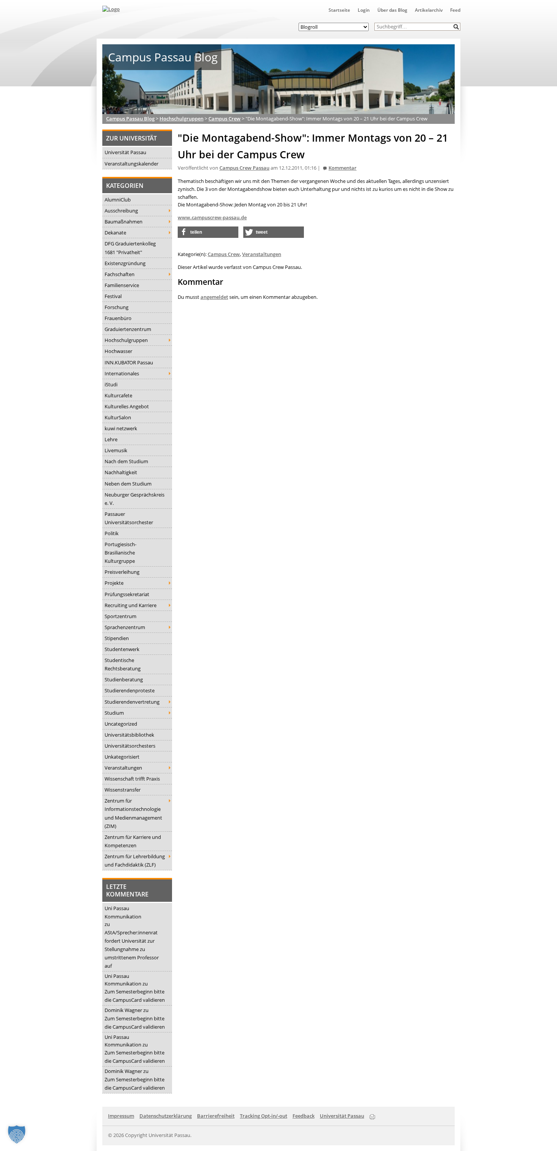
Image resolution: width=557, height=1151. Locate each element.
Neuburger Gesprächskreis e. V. (134, 498)
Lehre (111, 439)
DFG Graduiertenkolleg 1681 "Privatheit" (130, 247)
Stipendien (117, 638)
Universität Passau (125, 152)
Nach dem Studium (126, 461)
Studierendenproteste (130, 690)
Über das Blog (392, 10)
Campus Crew (224, 254)
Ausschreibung (121, 210)
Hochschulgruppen (126, 340)
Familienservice (122, 285)
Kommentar (343, 168)
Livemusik (116, 450)
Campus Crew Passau (244, 168)
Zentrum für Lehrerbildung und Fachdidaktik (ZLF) (135, 860)
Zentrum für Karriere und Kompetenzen (133, 841)
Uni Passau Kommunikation (123, 912)
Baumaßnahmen (123, 221)
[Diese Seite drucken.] (372, 1115)
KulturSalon (118, 417)
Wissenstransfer (123, 789)
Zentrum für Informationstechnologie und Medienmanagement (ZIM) (133, 813)
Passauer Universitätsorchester (129, 518)
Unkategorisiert (122, 756)
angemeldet (214, 297)
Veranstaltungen (123, 767)
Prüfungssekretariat (127, 594)
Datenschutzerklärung (165, 1115)
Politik (112, 533)
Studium (114, 712)
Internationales (122, 373)
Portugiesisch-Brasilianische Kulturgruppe (120, 552)
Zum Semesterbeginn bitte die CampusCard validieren (135, 995)
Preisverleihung (122, 571)
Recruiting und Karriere (130, 605)
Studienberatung (124, 679)
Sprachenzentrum (125, 627)
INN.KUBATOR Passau (129, 362)
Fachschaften (120, 274)
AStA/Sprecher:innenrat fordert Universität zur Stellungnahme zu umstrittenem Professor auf (132, 949)
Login (364, 10)
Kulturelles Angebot (127, 406)
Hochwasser (118, 351)
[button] (456, 27)
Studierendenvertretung (132, 701)
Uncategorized (121, 723)
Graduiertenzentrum (128, 329)
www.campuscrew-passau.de (212, 217)
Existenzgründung (125, 263)
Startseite (339, 10)
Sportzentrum (120, 616)
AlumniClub (118, 199)
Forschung (116, 307)
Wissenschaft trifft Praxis (132, 778)
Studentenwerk (122, 649)
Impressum (121, 1115)
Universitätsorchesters (130, 745)
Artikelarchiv (429, 10)
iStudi (111, 384)
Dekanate (115, 232)
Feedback (303, 1115)
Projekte (114, 582)
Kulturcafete (118, 395)
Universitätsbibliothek (129, 734)
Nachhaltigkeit (121, 472)
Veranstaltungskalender (131, 163)
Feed (455, 10)
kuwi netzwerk (121, 428)
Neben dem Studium (128, 483)
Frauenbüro (118, 318)
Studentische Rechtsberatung (123, 664)
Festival (113, 296)
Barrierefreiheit (216, 1115)
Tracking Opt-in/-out (263, 1115)
